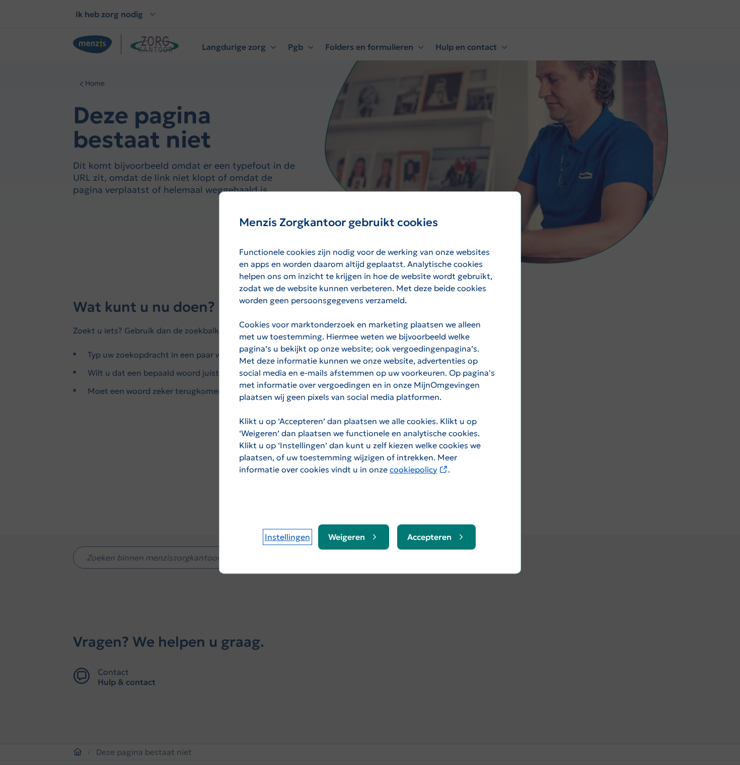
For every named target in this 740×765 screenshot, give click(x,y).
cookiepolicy (419, 469)
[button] (287, 537)
